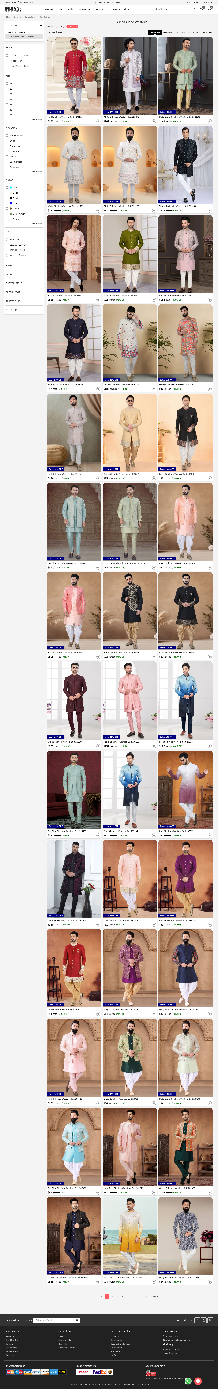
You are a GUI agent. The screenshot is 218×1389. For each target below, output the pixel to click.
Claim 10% (164, 710)
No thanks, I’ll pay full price (118, 724)
